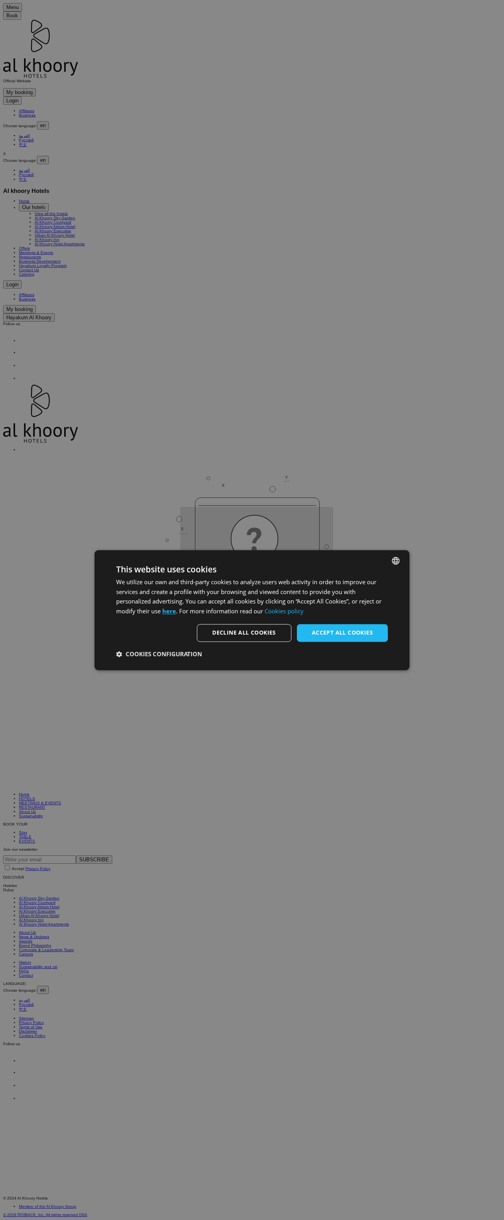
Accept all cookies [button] (342, 632)
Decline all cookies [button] (244, 632)
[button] (159, 654)
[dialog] (252, 610)
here (169, 611)
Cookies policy (284, 611)
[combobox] (396, 561)
